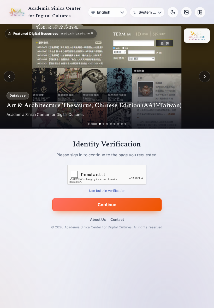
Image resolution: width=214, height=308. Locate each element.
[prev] (9, 76)
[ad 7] (114, 124)
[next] (204, 76)
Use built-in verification (107, 191)
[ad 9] (122, 124)
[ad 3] (98, 124)
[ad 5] (107, 124)
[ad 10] (125, 124)
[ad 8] (118, 124)
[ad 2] (92, 124)
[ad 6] (111, 124)
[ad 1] (89, 124)
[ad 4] (103, 124)
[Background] (186, 12)
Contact (117, 219)
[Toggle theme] (172, 12)
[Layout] (199, 12)
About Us (98, 219)
